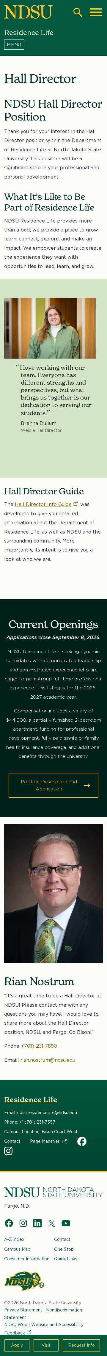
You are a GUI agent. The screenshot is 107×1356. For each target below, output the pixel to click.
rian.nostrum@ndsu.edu (47, 1060)
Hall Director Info (43, 504)
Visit (46, 1345)
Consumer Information (26, 1258)
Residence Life (30, 1099)
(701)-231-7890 (39, 1046)
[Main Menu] (96, 12)
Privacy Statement (23, 1310)
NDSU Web (15, 1324)
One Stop (64, 1249)
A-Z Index (14, 1239)
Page (45, 1141)
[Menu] (53, 44)
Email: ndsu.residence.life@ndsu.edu (40, 1112)
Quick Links (65, 1258)
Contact (12, 1141)
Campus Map (17, 1249)
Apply (17, 1345)
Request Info (81, 1345)
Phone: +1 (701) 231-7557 (29, 1122)
